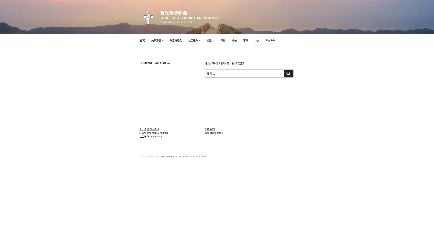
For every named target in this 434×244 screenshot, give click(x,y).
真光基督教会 (173, 12)
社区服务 (193, 40)
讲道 (209, 40)
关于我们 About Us (149, 128)
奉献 (223, 40)
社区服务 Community (150, 136)
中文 (257, 40)
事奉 (245, 40)
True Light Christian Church (189, 17)
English (270, 40)
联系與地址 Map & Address (153, 132)
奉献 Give (210, 128)
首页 (142, 40)
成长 (234, 40)
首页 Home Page (214, 132)
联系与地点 (176, 40)
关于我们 (156, 40)
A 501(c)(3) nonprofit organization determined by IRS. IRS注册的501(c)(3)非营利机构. (172, 156)
